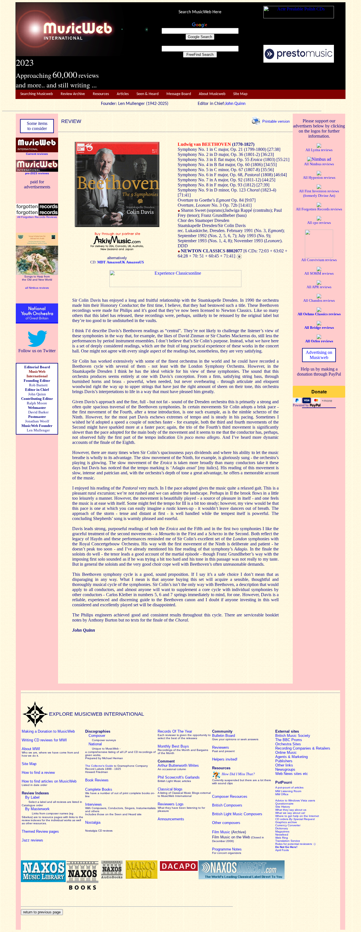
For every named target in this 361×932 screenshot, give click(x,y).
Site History (282, 806)
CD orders (295, 819)
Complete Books (98, 789)
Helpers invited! (224, 759)
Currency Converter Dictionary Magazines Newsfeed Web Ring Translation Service (287, 833)
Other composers (226, 823)
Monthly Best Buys (173, 746)
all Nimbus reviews (37, 287)
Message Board (178, 94)
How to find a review (38, 772)
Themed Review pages (40, 831)
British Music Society (292, 735)
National (95, 744)
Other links (284, 765)
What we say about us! (290, 812)
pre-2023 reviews (37, 173)
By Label (32, 797)
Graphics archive (286, 822)
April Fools (282, 850)
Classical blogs (170, 789)
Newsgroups (285, 769)
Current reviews (37, 153)
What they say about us (290, 809)
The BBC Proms (288, 740)
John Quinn (235, 104)
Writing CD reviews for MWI (44, 740)
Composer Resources (229, 796)
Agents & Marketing (291, 757)
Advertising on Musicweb (319, 355)
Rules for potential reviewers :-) (295, 843)
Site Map (240, 94)
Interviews (93, 804)
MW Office (282, 794)
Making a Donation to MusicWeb (48, 731)
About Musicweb (212, 94)
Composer (97, 735)
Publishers (283, 761)
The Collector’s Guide (99, 765)
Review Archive (73, 94)
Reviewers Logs (171, 804)
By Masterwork (37, 809)
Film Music (221, 832)
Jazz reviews (32, 840)
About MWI (31, 749)
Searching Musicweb (36, 94)
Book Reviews (97, 780)
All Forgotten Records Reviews (37, 217)
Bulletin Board (223, 735)
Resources (101, 94)
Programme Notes (227, 849)
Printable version (276, 121)
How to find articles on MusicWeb (49, 781)
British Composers (227, 805)
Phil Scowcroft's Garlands (179, 777)
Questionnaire (284, 803)
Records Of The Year (175, 731)
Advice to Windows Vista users (295, 800)
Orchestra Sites (288, 744)
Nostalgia (92, 822)
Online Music (286, 752)
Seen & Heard (148, 94)
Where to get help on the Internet (297, 816)
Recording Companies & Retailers (302, 748)
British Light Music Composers (237, 814)
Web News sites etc (291, 774)
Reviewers (220, 747)
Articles (123, 94)
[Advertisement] (247, 76)
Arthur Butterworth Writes (178, 765)
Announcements (171, 819)
